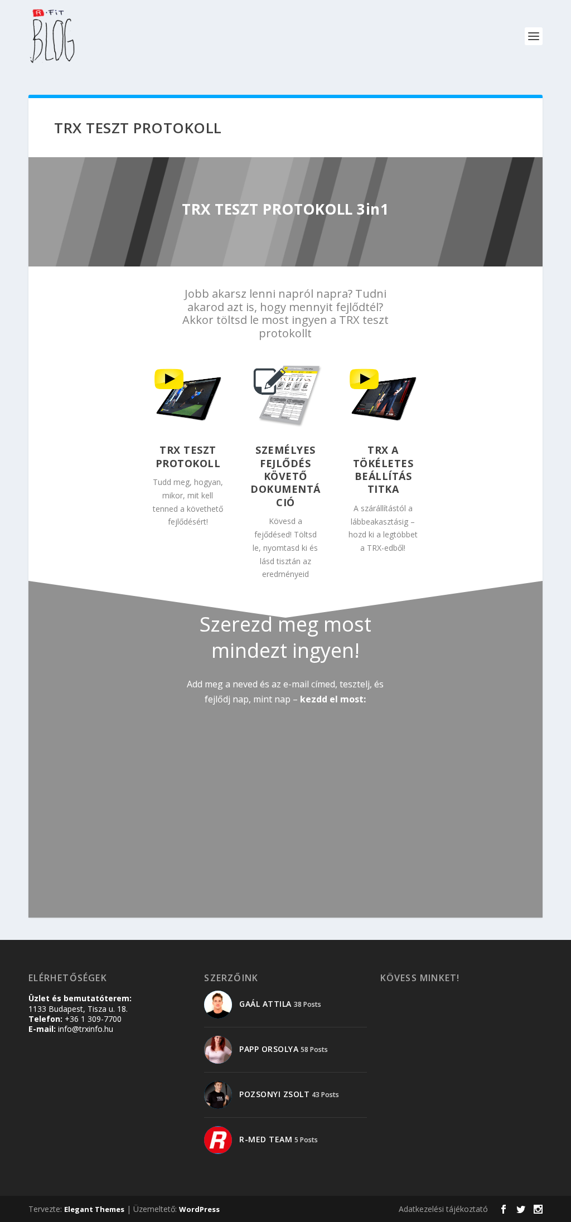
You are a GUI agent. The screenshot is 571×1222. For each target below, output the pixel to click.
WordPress (199, 1209)
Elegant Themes (94, 1209)
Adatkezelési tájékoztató (443, 1209)
